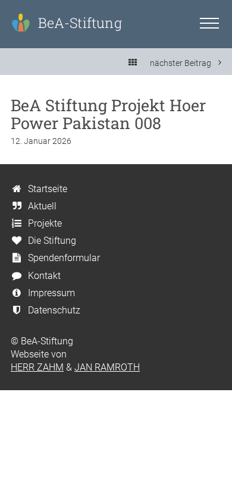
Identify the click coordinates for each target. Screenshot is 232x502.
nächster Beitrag (181, 63)
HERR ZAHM (37, 367)
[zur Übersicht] (132, 63)
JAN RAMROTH (107, 367)
